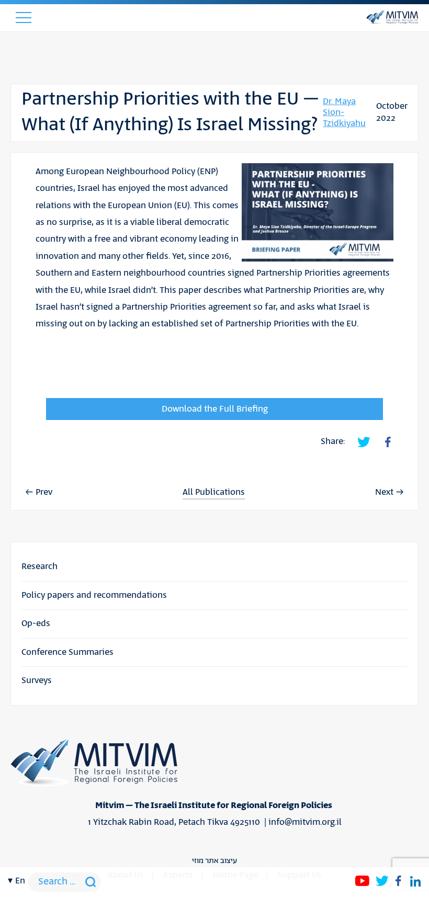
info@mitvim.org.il (305, 822)
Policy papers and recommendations (94, 595)
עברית (19, 355)
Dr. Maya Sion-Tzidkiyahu (344, 112)
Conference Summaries (67, 652)
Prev (44, 492)
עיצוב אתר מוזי (214, 860)
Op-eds (35, 623)
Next (384, 492)
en (20, 881)
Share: (333, 441)
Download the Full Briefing (215, 409)
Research (39, 566)
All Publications (214, 492)
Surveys (36, 680)
